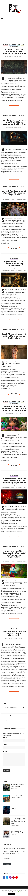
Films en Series (12, 44)
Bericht (5, 751)
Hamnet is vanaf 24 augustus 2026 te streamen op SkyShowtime (13, 51)
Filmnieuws (5, 44)
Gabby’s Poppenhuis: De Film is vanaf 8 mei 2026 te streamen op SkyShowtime (13, 408)
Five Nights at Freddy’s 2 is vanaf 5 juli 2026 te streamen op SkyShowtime (13, 122)
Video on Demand (14, 46)
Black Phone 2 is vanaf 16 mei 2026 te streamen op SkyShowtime (14, 336)
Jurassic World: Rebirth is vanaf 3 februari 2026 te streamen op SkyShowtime (13, 481)
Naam (5, 737)
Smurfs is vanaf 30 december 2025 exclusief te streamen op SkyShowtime (14, 554)
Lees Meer (17, 894)
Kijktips (18, 44)
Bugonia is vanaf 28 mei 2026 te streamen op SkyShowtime (14, 264)
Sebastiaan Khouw (10, 58)
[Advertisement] (14, 31)
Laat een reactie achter (21, 58)
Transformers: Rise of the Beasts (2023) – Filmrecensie (14, 633)
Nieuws (22, 44)
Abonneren (6, 864)
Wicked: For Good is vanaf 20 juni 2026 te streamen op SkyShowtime (14, 193)
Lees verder (14, 107)
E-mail (5, 744)
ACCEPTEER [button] (11, 894)
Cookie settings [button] (22, 891)
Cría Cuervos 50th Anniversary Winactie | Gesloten (17, 832)
